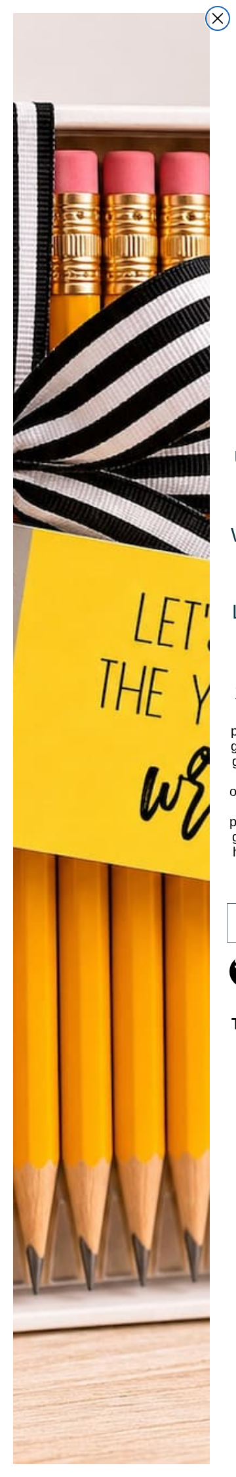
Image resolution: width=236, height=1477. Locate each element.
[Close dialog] (217, 18)
